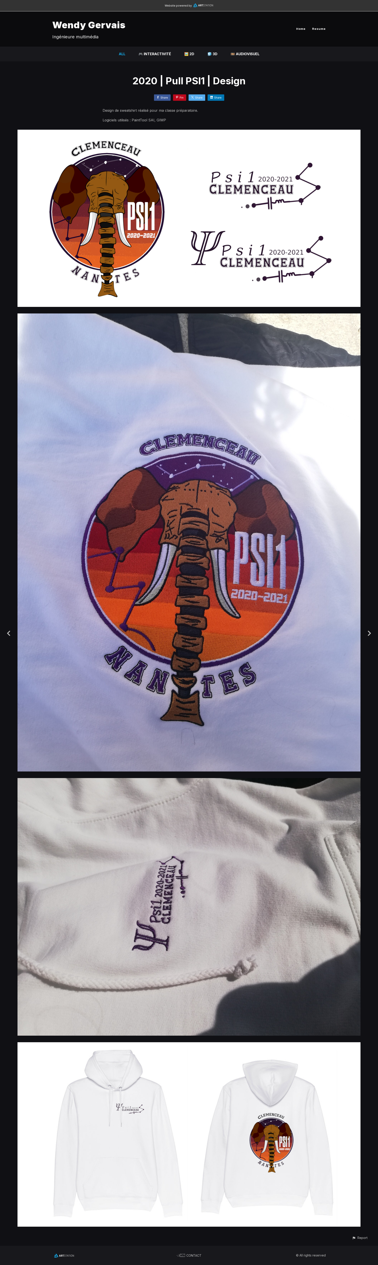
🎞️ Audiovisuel (245, 54)
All (122, 54)
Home (301, 28)
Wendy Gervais (89, 24)
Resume (319, 28)
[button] (359, 1237)
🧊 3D (212, 54)
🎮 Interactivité (154, 54)
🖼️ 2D (189, 54)
